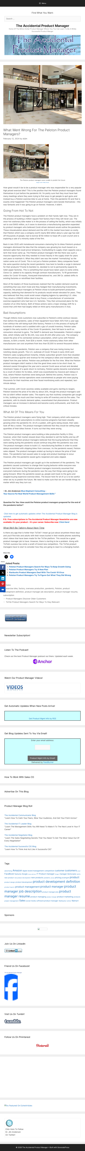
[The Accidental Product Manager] (11, 1000)
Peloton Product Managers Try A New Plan (28, 569)
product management (27, 886)
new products (37, 877)
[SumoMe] (3, 589)
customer (59, 870)
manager (63, 874)
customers (71, 870)
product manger (51, 897)
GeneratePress (63, 1147)
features (17, 874)
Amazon (17, 870)
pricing (58, 877)
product (74, 877)
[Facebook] (3, 567)
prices (52, 878)
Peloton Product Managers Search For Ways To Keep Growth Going (40, 567)
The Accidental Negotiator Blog (18, 835)
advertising (8, 871)
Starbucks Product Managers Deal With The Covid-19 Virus (36, 572)
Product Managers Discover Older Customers (26, 599)
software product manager (47, 901)
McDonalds (71, 874)
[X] (3, 573)
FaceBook (9, 874)
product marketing (65, 897)
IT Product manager (45, 874)
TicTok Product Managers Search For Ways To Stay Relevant (33, 602)
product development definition (56, 881)
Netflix (79, 874)
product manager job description (39, 592)
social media (31, 901)
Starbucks (62, 901)
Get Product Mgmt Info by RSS (42, 718)
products (77, 897)
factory (22, 588)
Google (25, 874)
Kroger (57, 874)
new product (9, 878)
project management (11, 901)
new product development (22, 878)
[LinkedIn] (3, 578)
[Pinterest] (3, 584)
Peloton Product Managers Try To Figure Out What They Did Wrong (40, 575)
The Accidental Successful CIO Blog (20, 846)
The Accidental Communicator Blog (20, 815)
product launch (9, 887)
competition (49, 871)
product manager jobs (50, 892)
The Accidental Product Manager (42, 26)
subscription (8, 595)
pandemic (49, 588)
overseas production (35, 588)
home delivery (32, 874)
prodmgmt (65, 878)
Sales (8, 585)
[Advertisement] (23, 1076)
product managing (38, 897)
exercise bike (12, 588)
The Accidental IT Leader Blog (17, 824)
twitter (69, 901)
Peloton (58, 588)
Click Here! (64, 522)
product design (9, 882)
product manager (52, 886)
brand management (36, 871)
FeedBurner (48, 762)
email (78, 871)
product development (23, 882)
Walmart (75, 901)
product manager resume (66, 592)
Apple (25, 871)
